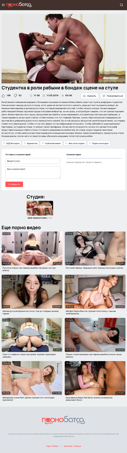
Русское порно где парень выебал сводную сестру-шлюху (29, 269)
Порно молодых (100, 143)
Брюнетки (32, 143)
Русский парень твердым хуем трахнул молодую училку (94, 267)
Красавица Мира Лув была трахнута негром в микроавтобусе (89, 398)
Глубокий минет (53, 143)
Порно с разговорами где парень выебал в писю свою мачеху (94, 355)
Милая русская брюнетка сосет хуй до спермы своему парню (31, 312)
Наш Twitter (52, 446)
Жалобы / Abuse (72, 446)
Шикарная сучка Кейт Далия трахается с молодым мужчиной (28, 398)
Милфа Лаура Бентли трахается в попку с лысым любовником (91, 312)
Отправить (14, 184)
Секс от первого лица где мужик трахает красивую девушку (29, 355)
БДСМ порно (13, 143)
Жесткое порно (77, 143)
